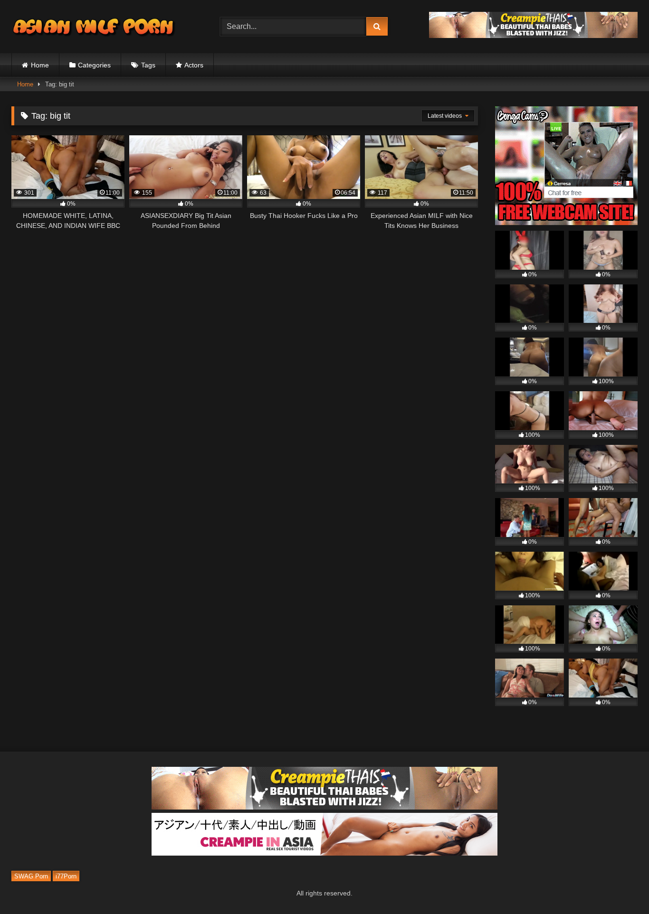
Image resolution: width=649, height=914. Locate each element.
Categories (94, 65)
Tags (148, 65)
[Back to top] (619, 885)
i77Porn (66, 876)
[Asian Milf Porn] (94, 26)
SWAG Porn (31, 876)
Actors (193, 65)
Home (40, 65)
